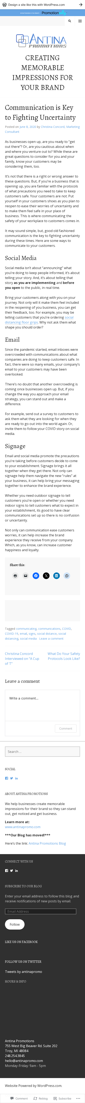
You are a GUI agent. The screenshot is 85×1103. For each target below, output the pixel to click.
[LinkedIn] (16, 778)
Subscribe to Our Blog (23, 886)
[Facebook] (6, 778)
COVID (66, 629)
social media (28, 638)
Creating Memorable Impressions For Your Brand (42, 72)
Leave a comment (51, 638)
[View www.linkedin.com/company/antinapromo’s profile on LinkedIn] (16, 870)
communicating (26, 629)
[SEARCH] (70, 21)
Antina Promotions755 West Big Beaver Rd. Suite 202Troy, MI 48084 (31, 1046)
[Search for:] (42, 751)
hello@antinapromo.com (24, 1060)
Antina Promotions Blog (47, 843)
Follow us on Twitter (23, 961)
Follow (15, 924)
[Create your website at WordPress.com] (42, 4)
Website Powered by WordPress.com (33, 1085)
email (23, 634)
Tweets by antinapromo (23, 971)
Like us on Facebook (21, 942)
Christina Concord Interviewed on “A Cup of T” (22, 658)
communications (49, 629)
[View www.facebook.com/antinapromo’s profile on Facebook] (6, 870)
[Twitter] (11, 778)
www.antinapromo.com (22, 827)
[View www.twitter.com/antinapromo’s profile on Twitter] (11, 870)
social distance (47, 634)
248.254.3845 (15, 1056)
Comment (65, 728)
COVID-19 (11, 634)
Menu (80, 21)
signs (32, 634)
